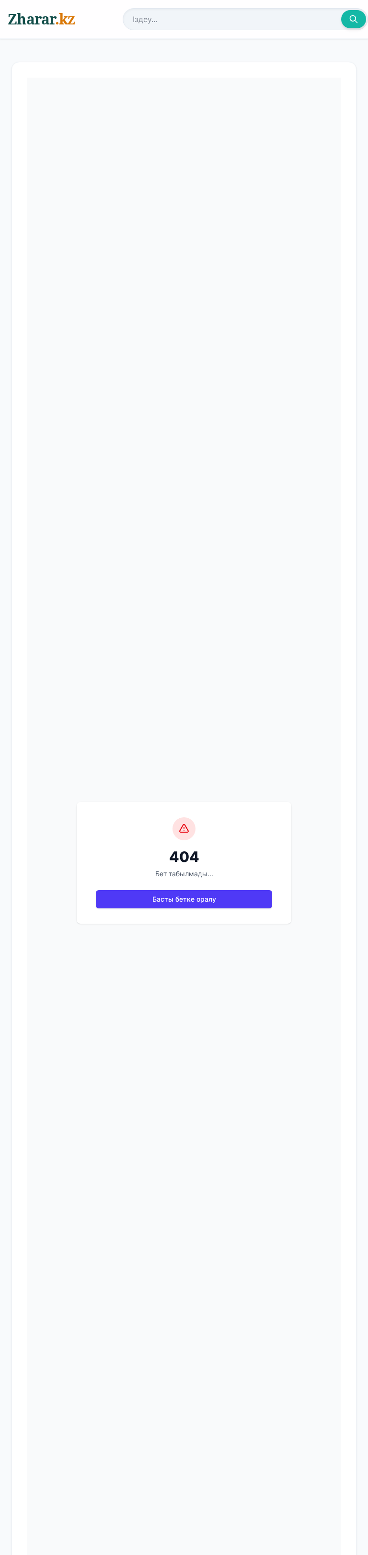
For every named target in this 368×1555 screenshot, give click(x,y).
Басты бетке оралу (184, 899)
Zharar (41, 19)
